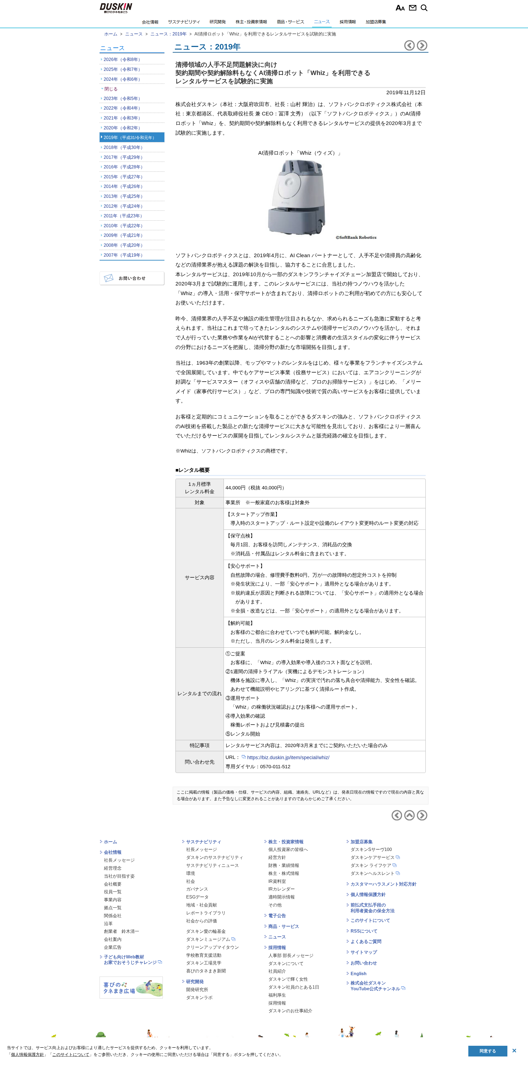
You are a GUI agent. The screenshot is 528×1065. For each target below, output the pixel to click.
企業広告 (113, 947)
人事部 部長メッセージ (291, 955)
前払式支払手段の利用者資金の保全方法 (373, 908)
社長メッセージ (119, 860)
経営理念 (113, 868)
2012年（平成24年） (124, 206)
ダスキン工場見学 (203, 963)
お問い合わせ (412, 7)
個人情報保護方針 (368, 894)
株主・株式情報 (283, 873)
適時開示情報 (281, 897)
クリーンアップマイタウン (212, 947)
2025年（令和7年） (123, 69)
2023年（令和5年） (123, 98)
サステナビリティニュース (212, 865)
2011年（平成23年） (124, 215)
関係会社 (113, 915)
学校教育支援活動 (203, 955)
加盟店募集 (376, 23)
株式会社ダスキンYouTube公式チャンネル (375, 986)
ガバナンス (197, 889)
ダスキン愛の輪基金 (206, 931)
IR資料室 (277, 881)
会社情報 (150, 23)
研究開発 (217, 23)
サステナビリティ (184, 23)
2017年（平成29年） (124, 157)
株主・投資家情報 (251, 23)
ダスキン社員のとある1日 (293, 987)
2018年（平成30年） (124, 147)
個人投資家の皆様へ (288, 849)
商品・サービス (291, 23)
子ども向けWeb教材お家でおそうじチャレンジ (130, 960)
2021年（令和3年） (123, 118)
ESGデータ (197, 897)
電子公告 (277, 915)
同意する (488, 1051)
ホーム (110, 841)
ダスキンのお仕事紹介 (290, 1010)
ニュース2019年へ (409, 815)
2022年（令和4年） (123, 108)
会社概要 (113, 884)
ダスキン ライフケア (371, 865)
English (359, 973)
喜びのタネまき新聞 (206, 971)
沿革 (108, 923)
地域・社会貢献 (201, 905)
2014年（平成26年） (124, 186)
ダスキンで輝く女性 (288, 979)
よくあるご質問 (366, 941)
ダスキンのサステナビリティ (214, 857)
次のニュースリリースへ (422, 45)
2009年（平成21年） (124, 235)
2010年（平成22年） (124, 225)
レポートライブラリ (206, 913)
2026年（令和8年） (123, 59)
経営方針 (277, 857)
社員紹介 (277, 971)
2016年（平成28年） (124, 167)
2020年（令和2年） (123, 128)
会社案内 (113, 939)
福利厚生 (277, 995)
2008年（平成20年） (124, 245)
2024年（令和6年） (123, 79)
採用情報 (347, 23)
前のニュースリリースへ (409, 45)
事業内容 (113, 899)
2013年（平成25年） (124, 196)
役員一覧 (113, 891)
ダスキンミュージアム (208, 939)
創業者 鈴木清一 (121, 931)
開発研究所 (197, 989)
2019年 (130, 137)
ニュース (322, 23)
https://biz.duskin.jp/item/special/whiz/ (288, 757)
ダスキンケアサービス (373, 857)
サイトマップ (364, 952)
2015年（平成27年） (124, 176)
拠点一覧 (113, 907)
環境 (190, 873)
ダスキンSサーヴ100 (371, 849)
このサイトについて (370, 920)
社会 (190, 881)
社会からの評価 (201, 921)
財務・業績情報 (283, 865)
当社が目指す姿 (119, 876)
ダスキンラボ (199, 997)
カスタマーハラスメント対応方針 (384, 884)
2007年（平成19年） (124, 255)
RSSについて (364, 931)
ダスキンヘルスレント (373, 873)
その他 (275, 905)
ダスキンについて (286, 963)
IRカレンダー (281, 889)
